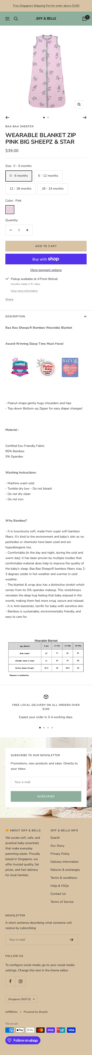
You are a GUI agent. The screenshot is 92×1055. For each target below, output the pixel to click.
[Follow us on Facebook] (10, 981)
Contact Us (58, 894)
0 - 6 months (19, 176)
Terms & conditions (63, 878)
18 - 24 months (53, 188)
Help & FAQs (59, 886)
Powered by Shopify (36, 1012)
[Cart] (84, 19)
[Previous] (7, 117)
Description (15, 316)
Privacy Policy (59, 854)
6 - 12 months (48, 176)
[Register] (71, 939)
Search (55, 838)
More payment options (46, 270)
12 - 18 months (20, 188)
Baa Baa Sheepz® (19, 126)
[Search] (16, 19)
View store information (24, 291)
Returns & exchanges (65, 870)
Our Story (57, 846)
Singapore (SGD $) (19, 999)
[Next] (85, 117)
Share (9, 299)
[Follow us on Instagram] (20, 981)
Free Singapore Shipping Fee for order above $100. (46, 6)
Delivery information (64, 862)
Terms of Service (61, 902)
